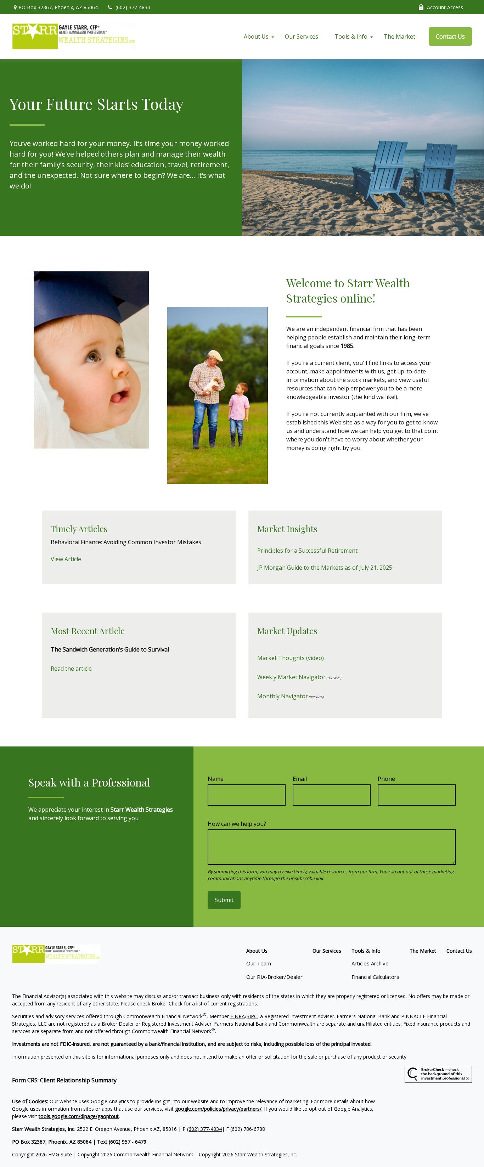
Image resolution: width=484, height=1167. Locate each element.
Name (216, 779)
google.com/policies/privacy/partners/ (218, 1108)
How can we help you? (237, 824)
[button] (256, 36)
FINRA (237, 1016)
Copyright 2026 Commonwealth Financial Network (135, 1154)
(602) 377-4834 (133, 7)
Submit (224, 900)
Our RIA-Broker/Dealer (274, 976)
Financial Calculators (375, 976)
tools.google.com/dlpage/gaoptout (79, 1116)
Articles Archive (370, 963)
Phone (386, 779)
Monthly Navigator (282, 696)
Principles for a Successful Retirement (307, 550)
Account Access (445, 7)
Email (300, 779)
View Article (66, 559)
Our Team (258, 963)
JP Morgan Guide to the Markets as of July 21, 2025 (324, 567)
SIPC (252, 1016)
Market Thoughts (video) (290, 658)
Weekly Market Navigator (291, 677)
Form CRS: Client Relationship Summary (64, 1080)
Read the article (71, 668)
